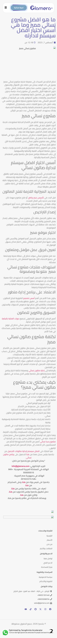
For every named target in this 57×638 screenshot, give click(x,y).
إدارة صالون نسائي (37, 370)
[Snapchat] (35, 609)
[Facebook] (50, 609)
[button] (6, 7)
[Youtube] (26, 609)
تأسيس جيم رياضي (36, 198)
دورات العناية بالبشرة (10, 319)
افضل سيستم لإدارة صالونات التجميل (24, 451)
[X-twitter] (40, 609)
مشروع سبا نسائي (48, 442)
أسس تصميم (29, 298)
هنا (27, 454)
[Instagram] (45, 609)
